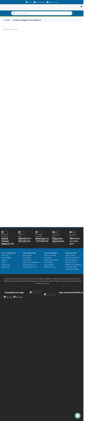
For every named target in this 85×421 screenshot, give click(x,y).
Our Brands (27, 258)
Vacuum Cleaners (19, 279)
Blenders (77, 281)
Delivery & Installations (31, 262)
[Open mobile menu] (2, 7)
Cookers (77, 279)
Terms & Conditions (72, 258)
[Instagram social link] (73, 298)
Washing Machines (11, 281)
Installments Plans (72, 269)
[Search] (79, 29)
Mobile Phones (23, 281)
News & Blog (6, 258)
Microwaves (68, 279)
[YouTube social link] (78, 298)
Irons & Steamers (66, 281)
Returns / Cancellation (73, 265)
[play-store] (8, 297)
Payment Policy (71, 267)
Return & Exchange (51, 260)
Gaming (38, 283)
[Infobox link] (42, 237)
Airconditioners (42, 281)
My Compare (48, 265)
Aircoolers (8, 279)
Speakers (47, 279)
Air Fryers (46, 283)
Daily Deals (6, 267)
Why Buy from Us (29, 265)
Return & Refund (71, 260)
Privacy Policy (70, 255)
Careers (4, 260)
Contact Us (6, 265)
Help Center (27, 260)
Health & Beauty (58, 279)
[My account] (77, 7)
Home (7, 20)
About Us (5, 255)
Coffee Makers (54, 281)
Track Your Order (50, 255)
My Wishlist (48, 262)
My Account (27, 255)
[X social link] (68, 298)
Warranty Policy (49, 267)
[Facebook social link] (63, 298)
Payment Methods (30, 267)
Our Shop (47, 258)
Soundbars (39, 279)
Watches (33, 281)
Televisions (31, 279)
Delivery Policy (70, 262)
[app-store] (18, 297)
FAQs (3, 262)
